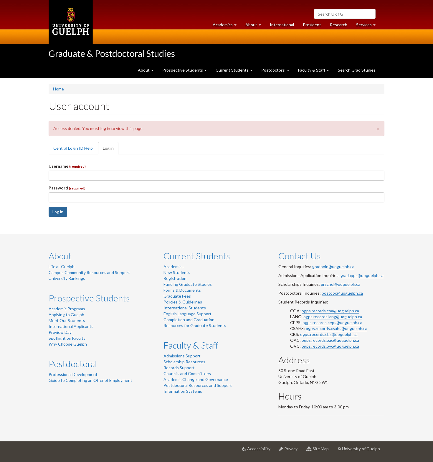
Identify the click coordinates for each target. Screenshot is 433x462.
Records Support (179, 367)
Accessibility (260, 451)
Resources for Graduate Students (194, 325)
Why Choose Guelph (68, 343)
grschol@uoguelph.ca (340, 284)
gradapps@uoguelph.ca (362, 275)
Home (58, 88)
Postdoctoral (73, 363)
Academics (173, 266)
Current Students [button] (232, 69)
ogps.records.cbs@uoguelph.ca (329, 334)
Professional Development (73, 374)
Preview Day (60, 332)
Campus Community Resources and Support (89, 272)
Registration (174, 278)
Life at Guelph (62, 266)
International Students (184, 307)
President (312, 24)
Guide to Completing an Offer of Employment (90, 380)
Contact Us (299, 255)
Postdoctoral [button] (273, 69)
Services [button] (368, 26)
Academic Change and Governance (195, 379)
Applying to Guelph (66, 314)
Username (67, 166)
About (60, 255)
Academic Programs (67, 308)
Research (341, 26)
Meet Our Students (67, 320)
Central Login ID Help (73, 148)
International (282, 24)
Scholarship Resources (184, 361)
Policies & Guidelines (182, 301)
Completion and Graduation (188, 319)
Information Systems (182, 391)
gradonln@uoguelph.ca (333, 266)
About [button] (255, 26)
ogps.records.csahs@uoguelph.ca (336, 328)
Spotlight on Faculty (67, 338)
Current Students (196, 255)
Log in (110, 150)
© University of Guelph (359, 448)
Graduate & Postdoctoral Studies (112, 53)
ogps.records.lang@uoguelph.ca (332, 316)
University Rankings (67, 278)
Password (67, 187)
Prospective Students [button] (183, 69)
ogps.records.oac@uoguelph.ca (330, 340)
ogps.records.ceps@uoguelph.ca (332, 322)
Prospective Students (89, 298)
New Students (176, 272)
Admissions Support (182, 355)
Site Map (322, 451)
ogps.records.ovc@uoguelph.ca (330, 346)
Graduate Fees (177, 295)
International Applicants (71, 326)
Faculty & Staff (190, 345)
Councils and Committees (187, 373)
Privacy (292, 451)
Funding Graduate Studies (187, 284)
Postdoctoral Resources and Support (197, 385)
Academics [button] (227, 26)
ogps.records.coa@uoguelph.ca (330, 310)
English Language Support (187, 313)
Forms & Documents (182, 290)
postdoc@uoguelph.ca (342, 293)
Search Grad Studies (357, 69)
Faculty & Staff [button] (312, 69)
